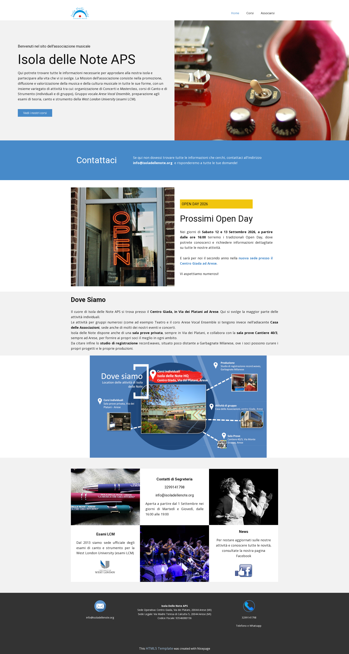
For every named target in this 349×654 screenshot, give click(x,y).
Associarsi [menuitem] (267, 13)
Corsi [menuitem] (250, 13)
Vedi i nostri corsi (35, 113)
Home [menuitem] (235, 13)
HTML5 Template (159, 648)
